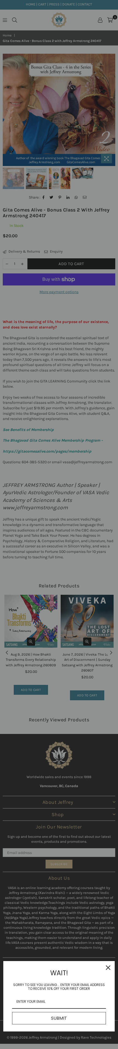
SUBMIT (59, 1018)
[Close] (108, 967)
